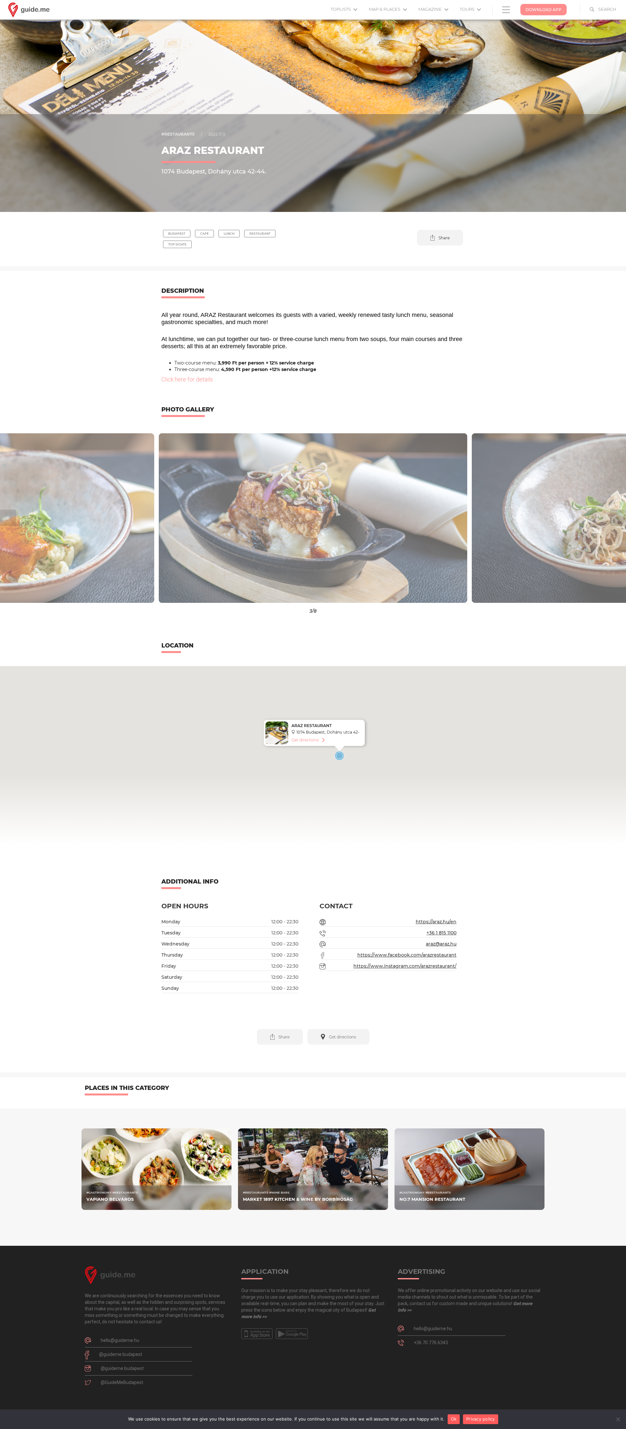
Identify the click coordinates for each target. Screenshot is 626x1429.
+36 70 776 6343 (431, 1342)
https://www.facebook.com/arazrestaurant (406, 955)
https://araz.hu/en (436, 922)
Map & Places (385, 9)
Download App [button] (543, 9)
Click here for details (187, 379)
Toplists (341, 9)
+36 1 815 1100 (441, 933)
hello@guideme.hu (120, 1340)
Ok (454, 1419)
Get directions (305, 739)
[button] (440, 238)
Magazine (430, 9)
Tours (467, 9)
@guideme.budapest (120, 1354)
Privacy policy (480, 1419)
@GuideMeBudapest (122, 1382)
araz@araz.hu (441, 944)
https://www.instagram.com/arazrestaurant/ (404, 966)
